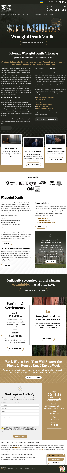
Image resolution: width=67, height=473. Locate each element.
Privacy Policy (26, 432)
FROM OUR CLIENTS (56, 159)
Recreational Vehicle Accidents (44, 104)
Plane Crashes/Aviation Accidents (44, 108)
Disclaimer (18, 432)
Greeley (41, 449)
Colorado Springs (17, 447)
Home (3, 14)
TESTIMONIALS (48, 339)
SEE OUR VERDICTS (11, 161)
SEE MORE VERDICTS (15, 349)
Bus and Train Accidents (42, 106)
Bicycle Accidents (40, 101)
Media (45, 14)
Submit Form (20, 436)
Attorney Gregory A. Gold (14, 14)
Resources (10, 468)
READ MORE (6, 128)
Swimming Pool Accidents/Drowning (46, 222)
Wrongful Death (27, 14)
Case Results (37, 14)
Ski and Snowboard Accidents (43, 103)
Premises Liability (40, 99)
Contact (52, 14)
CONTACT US (33, 43)
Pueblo (18, 451)
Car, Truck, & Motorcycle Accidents (45, 97)
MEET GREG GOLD (33, 164)
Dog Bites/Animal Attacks (43, 220)
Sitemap (33, 468)
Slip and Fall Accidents (42, 218)
